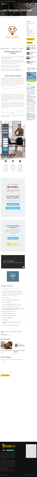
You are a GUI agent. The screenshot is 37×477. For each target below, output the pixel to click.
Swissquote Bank (29, 110)
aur (27, 90)
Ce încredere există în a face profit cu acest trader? (11, 288)
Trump (30, 118)
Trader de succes (32, 111)
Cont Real (30, 42)
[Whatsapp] (9, 450)
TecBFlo (11, 331)
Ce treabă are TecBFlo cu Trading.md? (9, 315)
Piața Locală (28, 29)
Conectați (13, 165)
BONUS (29, 91)
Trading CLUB (32, 115)
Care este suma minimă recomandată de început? (11, 306)
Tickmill (28, 111)
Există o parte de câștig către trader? (9, 313)
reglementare (32, 109)
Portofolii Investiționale (30, 30)
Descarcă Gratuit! (31, 80)
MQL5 (9, 331)
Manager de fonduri (31, 103)
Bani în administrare (31, 90)
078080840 (5, 1)
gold (32, 99)
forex (29, 99)
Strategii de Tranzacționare (5, 48)
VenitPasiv (2, 332)
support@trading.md (10, 1)
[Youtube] (7, 450)
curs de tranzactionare (31, 96)
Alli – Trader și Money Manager (6, 350)
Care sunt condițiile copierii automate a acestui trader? (12, 304)
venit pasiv (30, 119)
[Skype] (11, 450)
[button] (13, 289)
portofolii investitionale (32, 105)
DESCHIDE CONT (34, 1)
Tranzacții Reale (31, 117)
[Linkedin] (13, 450)
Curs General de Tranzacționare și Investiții (33, 48)
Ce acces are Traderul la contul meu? (9, 311)
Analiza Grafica (31, 88)
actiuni (28, 86)
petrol (28, 105)
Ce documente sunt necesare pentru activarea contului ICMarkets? (11, 322)
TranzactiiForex (19, 331)
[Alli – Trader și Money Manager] (6, 345)
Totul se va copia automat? (7, 302)
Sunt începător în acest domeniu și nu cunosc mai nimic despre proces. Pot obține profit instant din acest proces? (13, 309)
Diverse (28, 26)
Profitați (20, 165)
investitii (30, 100)
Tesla (34, 110)
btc (31, 91)
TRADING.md (30, 114)
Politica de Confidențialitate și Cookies (30, 474)
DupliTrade (34, 97)
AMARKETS (29, 87)
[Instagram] (5, 450)
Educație (28, 27)
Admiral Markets (32, 86)
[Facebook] (8, 334)
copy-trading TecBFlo (14, 102)
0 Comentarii (21, 48)
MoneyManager (33, 104)
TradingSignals (15, 331)
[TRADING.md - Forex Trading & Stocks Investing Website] (4, 4)
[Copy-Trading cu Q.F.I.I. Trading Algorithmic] (19, 345)
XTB (34, 119)
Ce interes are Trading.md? (7, 317)
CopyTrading (6, 331)
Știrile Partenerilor (29, 31)
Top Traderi (28, 34)
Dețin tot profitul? (6, 297)
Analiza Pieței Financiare (30, 23)
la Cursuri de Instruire (31, 102)
